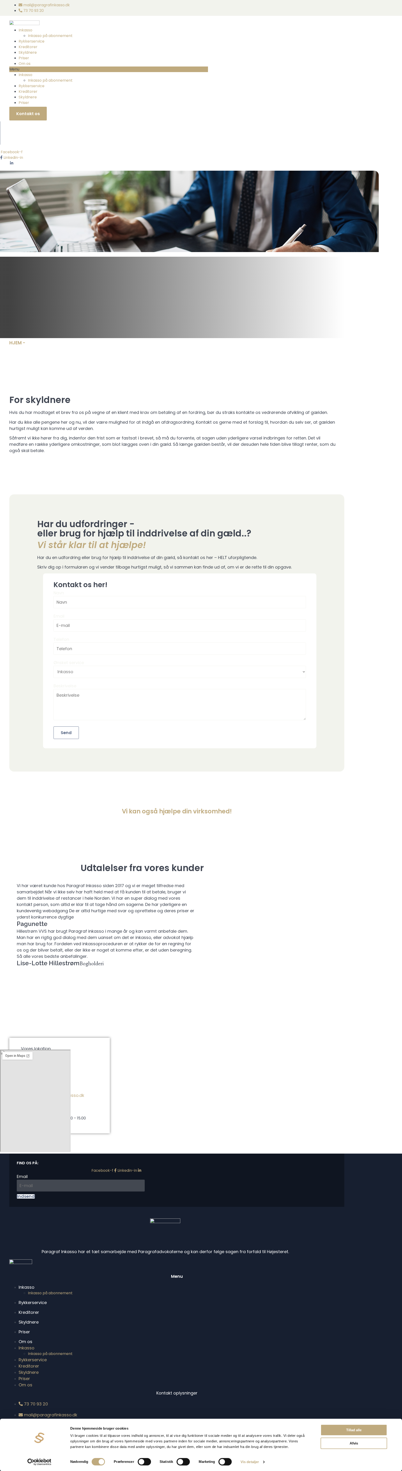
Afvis (354, 1443)
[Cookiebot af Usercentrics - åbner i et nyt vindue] (39, 1461)
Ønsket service (69, 663)
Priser (24, 58)
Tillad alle (354, 1430)
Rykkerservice (31, 41)
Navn (59, 593)
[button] (108, 69)
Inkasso (25, 30)
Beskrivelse (65, 686)
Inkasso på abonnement (50, 35)
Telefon (61, 639)
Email (59, 616)
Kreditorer (28, 47)
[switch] (144, 1461)
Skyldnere (28, 52)
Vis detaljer (250, 1462)
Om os (24, 63)
